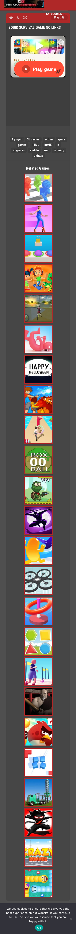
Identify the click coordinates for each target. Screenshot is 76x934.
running (59, 150)
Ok (39, 927)
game (61, 139)
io (58, 145)
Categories (54, 14)
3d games (33, 139)
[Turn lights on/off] (18, 17)
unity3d (38, 155)
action (49, 139)
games (22, 145)
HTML (35, 145)
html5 (48, 145)
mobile (34, 150)
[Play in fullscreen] (25, 17)
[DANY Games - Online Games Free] (24, 7)
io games (19, 150)
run (46, 150)
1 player (17, 139)
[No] (71, 919)
